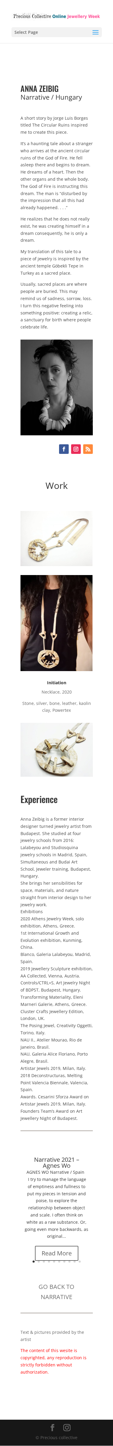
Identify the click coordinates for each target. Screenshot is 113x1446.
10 (80, 1262)
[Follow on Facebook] (64, 449)
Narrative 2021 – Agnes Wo (56, 1162)
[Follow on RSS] (88, 449)
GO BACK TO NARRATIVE (56, 1292)
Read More (57, 1253)
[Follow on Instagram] (76, 449)
